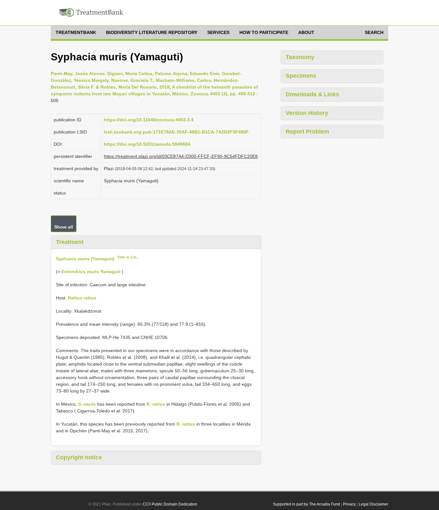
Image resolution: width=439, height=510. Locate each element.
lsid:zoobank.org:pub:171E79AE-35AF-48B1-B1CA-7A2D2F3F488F (176, 131)
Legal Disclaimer (373, 504)
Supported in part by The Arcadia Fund (306, 504)
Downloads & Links (312, 94)
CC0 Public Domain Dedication (170, 504)
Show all (63, 226)
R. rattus (156, 404)
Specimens (301, 76)
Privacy (349, 504)
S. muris (87, 404)
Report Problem (307, 131)
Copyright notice (79, 457)
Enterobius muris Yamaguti (91, 271)
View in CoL (127, 257)
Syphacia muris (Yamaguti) (85, 258)
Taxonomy (300, 57)
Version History (307, 113)
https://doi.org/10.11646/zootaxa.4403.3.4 (148, 119)
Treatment (70, 242)
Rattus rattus (82, 297)
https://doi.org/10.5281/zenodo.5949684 (147, 144)
